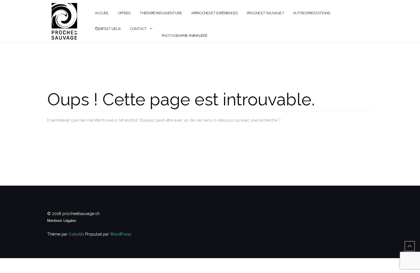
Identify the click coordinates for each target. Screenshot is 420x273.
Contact (138, 29)
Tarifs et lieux (108, 29)
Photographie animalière (184, 35)
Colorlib (76, 234)
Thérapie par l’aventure (160, 13)
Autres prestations (311, 13)
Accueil (102, 13)
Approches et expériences (214, 13)
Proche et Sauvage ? (265, 13)
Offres (124, 13)
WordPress (120, 234)
